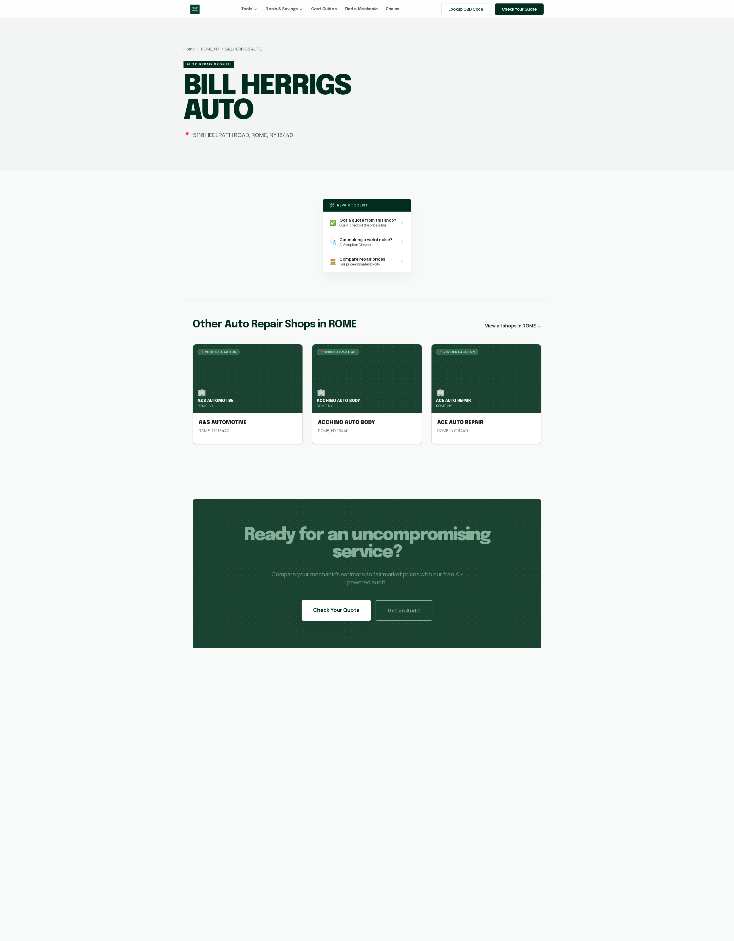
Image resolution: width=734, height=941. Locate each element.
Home (189, 49)
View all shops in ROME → (513, 326)
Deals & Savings (282, 9)
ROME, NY (210, 49)
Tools (246, 9)
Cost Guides (324, 9)
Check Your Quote (519, 9)
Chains (392, 9)
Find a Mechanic (361, 9)
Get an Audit (404, 610)
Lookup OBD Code (465, 9)
